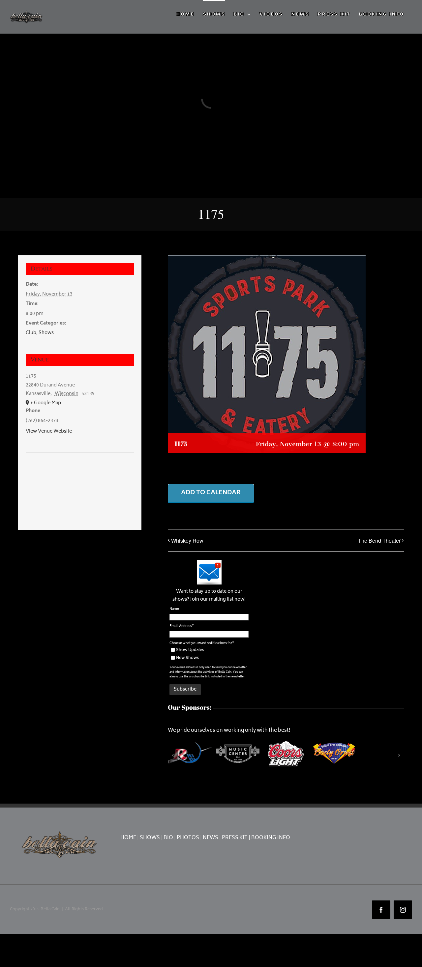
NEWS (210, 838)
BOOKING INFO (270, 838)
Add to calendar (211, 493)
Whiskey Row (187, 540)
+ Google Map (45, 403)
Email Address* (181, 626)
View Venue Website (49, 431)
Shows (46, 333)
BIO (168, 838)
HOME (128, 838)
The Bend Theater (379, 540)
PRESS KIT (235, 838)
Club (31, 333)
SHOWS (150, 838)
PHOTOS (188, 838)
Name (174, 609)
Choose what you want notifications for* (201, 643)
